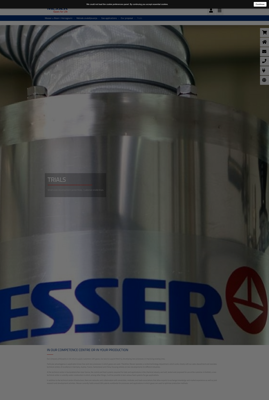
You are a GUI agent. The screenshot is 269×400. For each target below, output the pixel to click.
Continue (260, 4)
